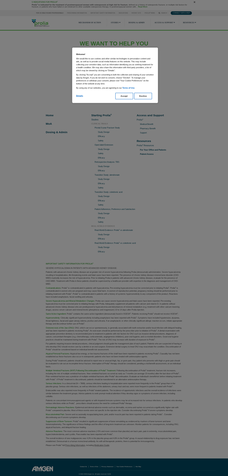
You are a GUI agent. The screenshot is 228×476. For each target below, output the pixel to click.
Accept (124, 96)
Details (79, 96)
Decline (143, 96)
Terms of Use (128, 88)
